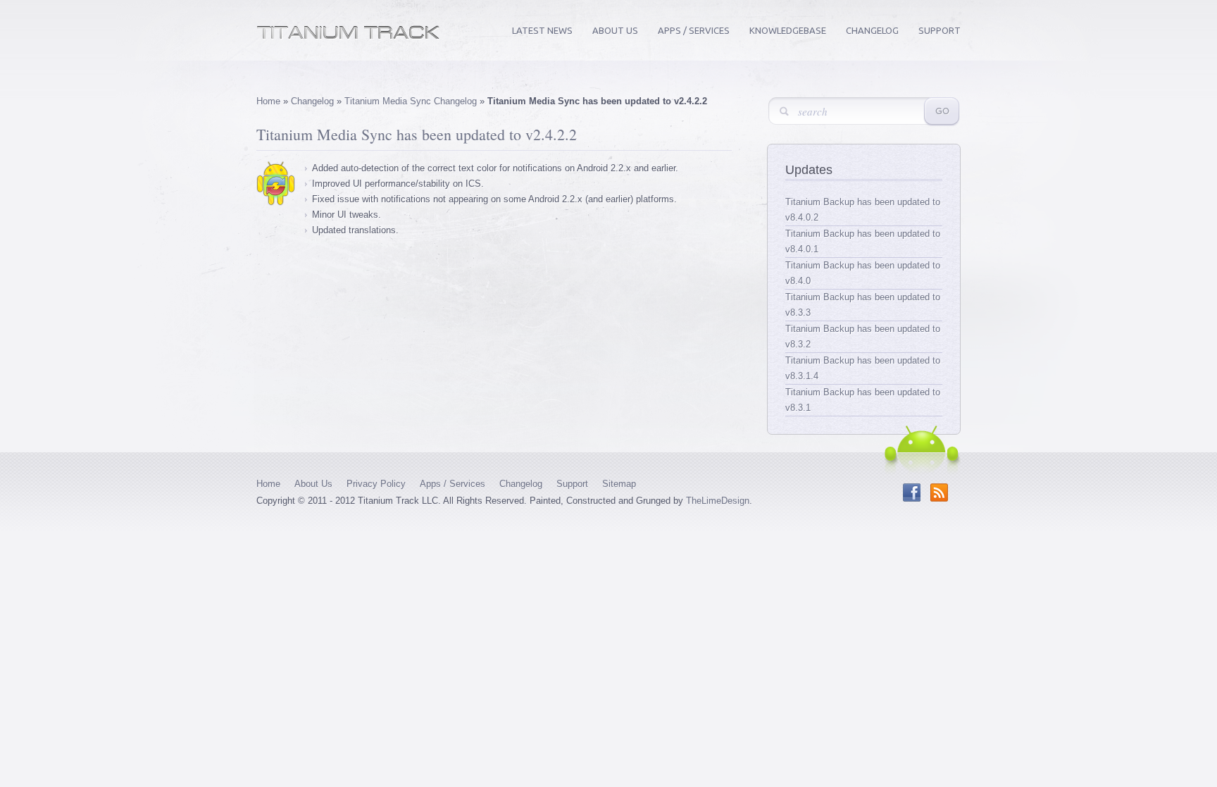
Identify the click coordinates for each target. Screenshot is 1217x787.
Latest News (542, 30)
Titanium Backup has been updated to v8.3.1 (862, 400)
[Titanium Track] (348, 36)
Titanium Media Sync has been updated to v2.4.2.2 (416, 134)
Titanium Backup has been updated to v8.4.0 (862, 273)
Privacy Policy (376, 483)
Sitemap (619, 483)
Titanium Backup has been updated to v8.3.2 (862, 336)
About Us (615, 30)
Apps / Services (694, 30)
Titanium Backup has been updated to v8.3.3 (862, 305)
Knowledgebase (787, 30)
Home (268, 101)
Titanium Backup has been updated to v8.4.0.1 (862, 241)
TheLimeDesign (717, 500)
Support (939, 30)
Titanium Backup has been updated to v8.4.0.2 (862, 210)
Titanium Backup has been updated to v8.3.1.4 (862, 368)
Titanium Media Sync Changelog (410, 101)
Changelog (872, 30)
